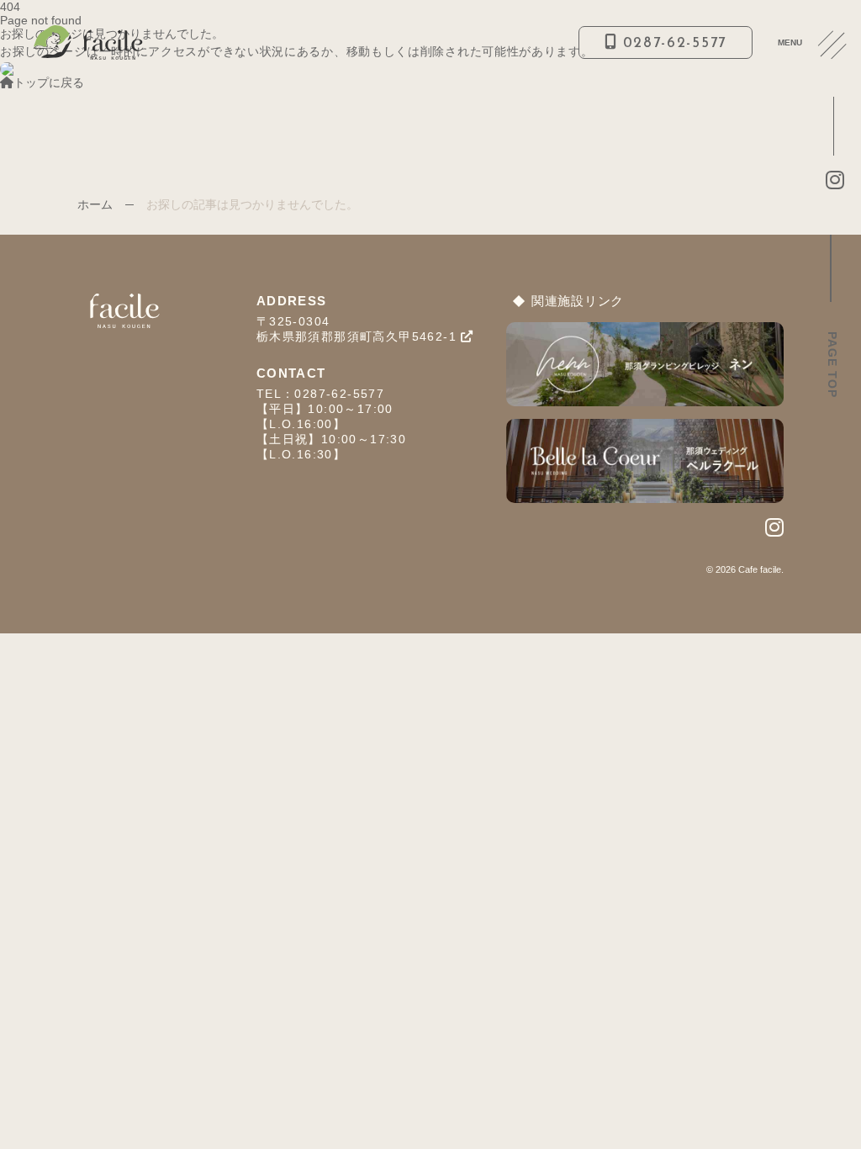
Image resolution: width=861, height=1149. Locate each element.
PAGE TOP (832, 364)
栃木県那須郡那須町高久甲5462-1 (359, 336)
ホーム (95, 204)
